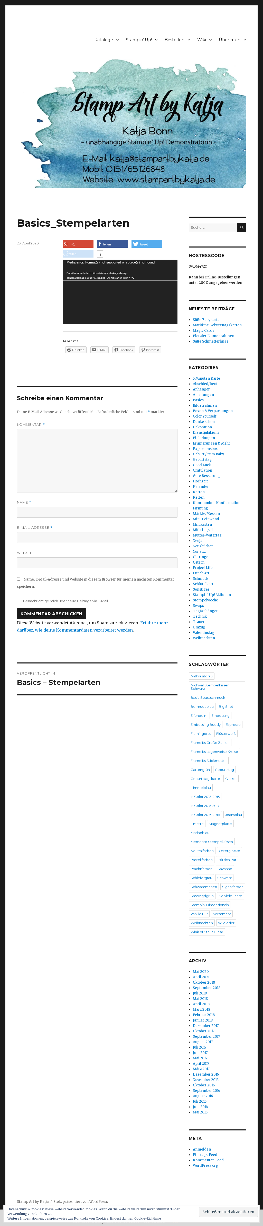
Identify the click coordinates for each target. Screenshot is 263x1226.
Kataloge (104, 39)
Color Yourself (205, 416)
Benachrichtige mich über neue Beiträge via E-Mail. (66, 601)
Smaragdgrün (202, 896)
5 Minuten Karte (206, 378)
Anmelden (202, 1149)
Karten (199, 492)
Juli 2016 (199, 1101)
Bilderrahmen (205, 405)
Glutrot (231, 779)
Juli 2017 (199, 1047)
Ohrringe (200, 557)
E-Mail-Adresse (35, 527)
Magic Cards (203, 330)
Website (25, 553)
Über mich (229, 39)
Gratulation (202, 470)
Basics (198, 400)
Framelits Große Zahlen (210, 742)
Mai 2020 (201, 971)
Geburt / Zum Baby (208, 454)
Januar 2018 (203, 1020)
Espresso (233, 724)
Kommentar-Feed (208, 1160)
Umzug (199, 627)
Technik (200, 616)
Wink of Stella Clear (207, 932)
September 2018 (206, 988)
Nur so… (199, 551)
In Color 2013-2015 (205, 797)
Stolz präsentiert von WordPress (80, 1201)
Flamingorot (201, 733)
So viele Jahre (230, 896)
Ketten (198, 497)
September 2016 (206, 1090)
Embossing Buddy (206, 724)
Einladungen (204, 438)
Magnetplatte (220, 824)
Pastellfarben (202, 860)
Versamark (222, 914)
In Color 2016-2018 (205, 815)
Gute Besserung (206, 476)
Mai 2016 (200, 1112)
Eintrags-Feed (205, 1155)
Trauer (199, 622)
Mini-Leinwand (206, 519)
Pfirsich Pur (227, 860)
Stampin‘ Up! (139, 39)
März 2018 (201, 1009)
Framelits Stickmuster (209, 761)
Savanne (225, 869)
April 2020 (202, 977)
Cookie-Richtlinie (147, 1218)
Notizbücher (203, 546)
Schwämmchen (204, 887)
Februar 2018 (204, 1015)
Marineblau (200, 833)
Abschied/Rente (206, 384)
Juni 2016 (200, 1107)
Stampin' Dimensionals (210, 905)
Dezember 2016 (206, 1074)
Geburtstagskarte (205, 779)
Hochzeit (200, 481)
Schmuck (200, 578)
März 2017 (201, 1069)
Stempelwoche (205, 600)
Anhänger (201, 389)
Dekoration (202, 427)
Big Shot (226, 706)
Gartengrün (200, 770)
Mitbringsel (203, 530)
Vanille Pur (199, 914)
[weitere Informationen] (100, 254)
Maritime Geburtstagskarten (217, 325)
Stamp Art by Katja (33, 1201)
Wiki (201, 39)
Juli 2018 (200, 993)
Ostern (198, 562)
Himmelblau (201, 788)
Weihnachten (204, 638)
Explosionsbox (205, 449)
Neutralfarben (202, 851)
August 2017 (203, 1042)
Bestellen (174, 39)
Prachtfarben (201, 869)
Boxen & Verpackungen (213, 411)
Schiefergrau (201, 878)
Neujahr (199, 541)
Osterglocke (229, 851)
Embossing (220, 715)
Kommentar (31, 424)
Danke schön (204, 422)
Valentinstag (203, 633)
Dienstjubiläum (206, 432)
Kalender (201, 486)
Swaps (198, 605)
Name (24, 502)
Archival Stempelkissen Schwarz (210, 687)
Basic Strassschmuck (208, 697)
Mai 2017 (200, 1058)
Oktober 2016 (204, 1085)
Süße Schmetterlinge (211, 341)
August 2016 (203, 1096)
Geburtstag (202, 459)
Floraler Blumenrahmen (213, 336)
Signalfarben (232, 887)
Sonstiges (201, 589)
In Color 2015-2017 (205, 806)
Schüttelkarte (204, 584)
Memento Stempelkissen (212, 842)
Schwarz (224, 878)
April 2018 (201, 1004)
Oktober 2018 (204, 982)
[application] (120, 292)
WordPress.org (205, 1165)
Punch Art (201, 573)
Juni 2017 (200, 1053)
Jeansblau (233, 815)
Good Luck (202, 465)
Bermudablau (202, 706)
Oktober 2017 (203, 1031)
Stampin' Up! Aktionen (212, 595)
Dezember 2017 (206, 1026)
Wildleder (226, 923)
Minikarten (202, 524)
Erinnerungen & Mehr (211, 443)
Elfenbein (198, 715)
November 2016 (206, 1080)
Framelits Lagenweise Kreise (214, 752)
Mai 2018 (200, 999)
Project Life (203, 568)
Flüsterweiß (226, 733)
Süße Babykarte (206, 320)
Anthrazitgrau (202, 676)
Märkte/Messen (206, 514)
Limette (197, 824)
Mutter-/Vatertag (207, 535)
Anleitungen (203, 395)
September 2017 (206, 1036)
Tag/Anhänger (205, 611)
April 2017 (201, 1063)
